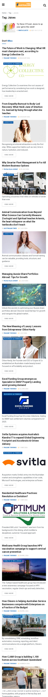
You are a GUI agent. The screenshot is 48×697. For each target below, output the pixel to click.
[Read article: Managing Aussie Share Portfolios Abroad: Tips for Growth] (24, 295)
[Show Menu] (3, 5)
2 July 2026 (24, 281)
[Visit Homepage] (23, 4)
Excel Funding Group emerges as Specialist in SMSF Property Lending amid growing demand (21, 382)
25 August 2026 (24, 117)
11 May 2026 (23, 447)
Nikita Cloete (23, 30)
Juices (15, 13)
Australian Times (10, 228)
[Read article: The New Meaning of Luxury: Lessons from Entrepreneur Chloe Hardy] (24, 347)
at (5, 286)
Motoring (8, 175)
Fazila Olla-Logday (11, 169)
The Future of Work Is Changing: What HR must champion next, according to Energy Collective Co (23, 51)
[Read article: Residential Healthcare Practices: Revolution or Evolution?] (24, 514)
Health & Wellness (12, 561)
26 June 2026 (23, 389)
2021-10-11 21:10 (36, 30)
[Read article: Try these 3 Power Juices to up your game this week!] (8, 27)
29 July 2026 (24, 169)
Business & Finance (12, 64)
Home (4, 13)
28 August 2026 (24, 58)
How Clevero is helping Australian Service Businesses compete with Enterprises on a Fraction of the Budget (24, 604)
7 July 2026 (23, 228)
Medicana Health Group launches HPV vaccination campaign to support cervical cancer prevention (24, 548)
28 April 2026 (23, 555)
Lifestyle (8, 122)
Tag (10, 13)
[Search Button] (44, 4)
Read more (10, 95)
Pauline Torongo (10, 58)
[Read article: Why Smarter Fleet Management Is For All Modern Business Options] (24, 183)
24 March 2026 (24, 663)
